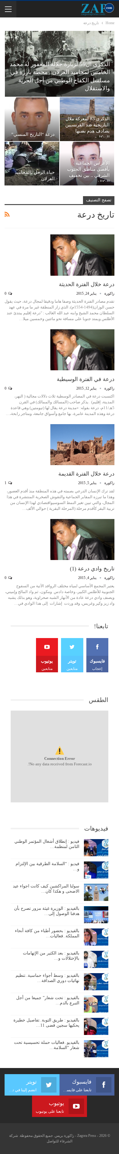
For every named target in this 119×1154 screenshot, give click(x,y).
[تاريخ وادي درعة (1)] (82, 539)
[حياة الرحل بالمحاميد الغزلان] (32, 163)
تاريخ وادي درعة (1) (92, 569)
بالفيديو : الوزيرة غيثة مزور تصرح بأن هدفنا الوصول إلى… (46, 911)
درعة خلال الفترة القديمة (86, 474)
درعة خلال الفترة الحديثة (86, 284)
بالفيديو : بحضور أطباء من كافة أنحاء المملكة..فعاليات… (47, 933)
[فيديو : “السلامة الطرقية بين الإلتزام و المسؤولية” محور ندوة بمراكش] (96, 870)
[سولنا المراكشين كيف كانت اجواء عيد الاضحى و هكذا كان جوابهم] (96, 892)
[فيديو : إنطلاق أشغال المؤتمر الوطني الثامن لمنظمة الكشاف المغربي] (96, 847)
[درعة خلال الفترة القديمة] (82, 444)
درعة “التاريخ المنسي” (33, 134)
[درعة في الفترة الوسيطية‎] (82, 349)
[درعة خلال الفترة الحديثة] (82, 254)
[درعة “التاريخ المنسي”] (32, 119)
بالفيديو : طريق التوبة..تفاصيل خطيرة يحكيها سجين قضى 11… (46, 1023)
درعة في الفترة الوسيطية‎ (85, 379)
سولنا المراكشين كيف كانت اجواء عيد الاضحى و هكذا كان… (46, 889)
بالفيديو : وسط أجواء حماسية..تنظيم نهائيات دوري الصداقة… (47, 978)
